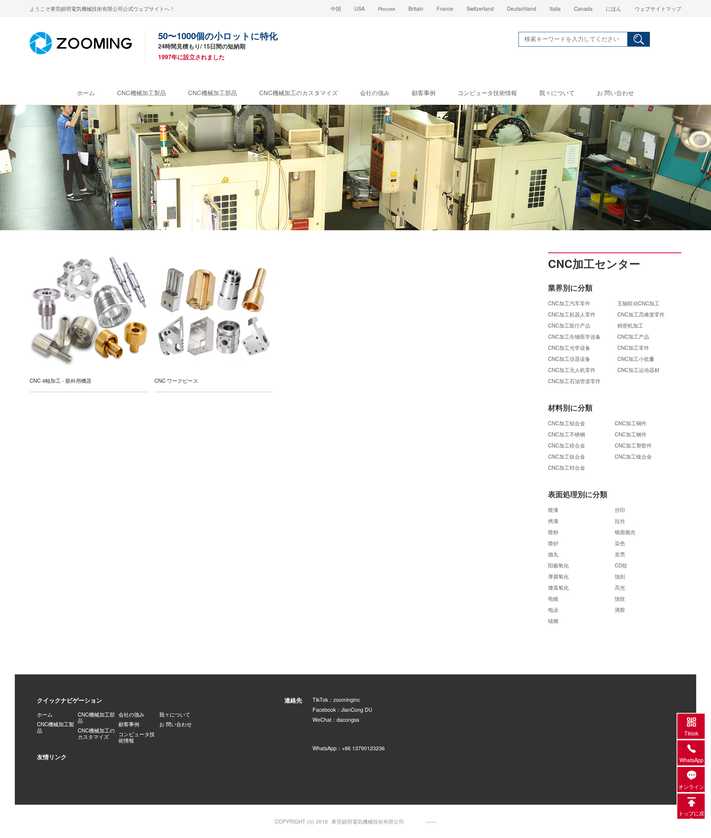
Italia (555, 8)
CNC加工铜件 (631, 423)
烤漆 (553, 520)
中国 (336, 8)
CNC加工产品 (633, 336)
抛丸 (553, 554)
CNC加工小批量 (635, 358)
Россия (386, 8)
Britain (415, 8)
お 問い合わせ (615, 92)
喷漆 (553, 509)
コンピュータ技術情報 (487, 92)
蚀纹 (620, 598)
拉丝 (620, 520)
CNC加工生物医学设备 (574, 336)
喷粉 (553, 532)
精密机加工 (630, 325)
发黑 (620, 554)
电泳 (553, 609)
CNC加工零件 (633, 347)
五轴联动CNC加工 (638, 303)
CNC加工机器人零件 (571, 314)
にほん (613, 8)
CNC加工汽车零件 (569, 303)
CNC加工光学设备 (569, 347)
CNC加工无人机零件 (571, 369)
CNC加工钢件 (631, 434)
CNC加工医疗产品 (569, 325)
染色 (620, 543)
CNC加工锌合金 (566, 467)
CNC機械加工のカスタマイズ (298, 92)
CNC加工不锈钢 (566, 434)
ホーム (86, 92)
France (445, 8)
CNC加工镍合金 (633, 456)
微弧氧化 (558, 587)
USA (359, 8)
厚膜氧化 (558, 576)
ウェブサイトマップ (658, 8)
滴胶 (620, 609)
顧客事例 (423, 92)
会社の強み (375, 92)
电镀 (553, 598)
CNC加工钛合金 (566, 456)
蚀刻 (620, 576)
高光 (620, 587)
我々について (557, 92)
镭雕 (553, 620)
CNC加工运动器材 (638, 369)
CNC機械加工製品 (141, 92)
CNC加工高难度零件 (641, 314)
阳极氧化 (558, 565)
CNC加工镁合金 (566, 445)
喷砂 (553, 543)
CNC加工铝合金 (566, 423)
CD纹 (621, 565)
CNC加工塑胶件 (633, 445)
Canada (583, 8)
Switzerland (480, 8)
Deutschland (521, 8)
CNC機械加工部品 (212, 92)
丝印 (620, 509)
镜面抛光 (625, 532)
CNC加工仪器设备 (569, 358)
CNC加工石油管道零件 (574, 381)
